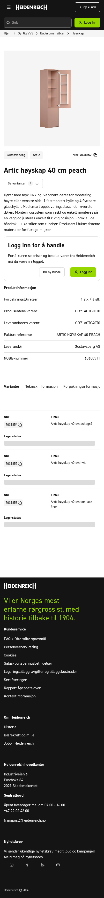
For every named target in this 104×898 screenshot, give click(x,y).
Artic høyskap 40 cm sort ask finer (71, 504)
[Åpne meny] (9, 7)
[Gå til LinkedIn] (43, 865)
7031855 (11, 464)
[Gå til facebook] (27, 865)
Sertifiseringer (15, 679)
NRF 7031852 (82, 155)
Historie (10, 727)
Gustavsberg (16, 155)
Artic (36, 155)
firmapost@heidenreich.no (25, 820)
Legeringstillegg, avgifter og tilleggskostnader (40, 671)
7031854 (11, 425)
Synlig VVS (25, 33)
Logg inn (90, 22)
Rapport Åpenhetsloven (22, 688)
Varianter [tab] (12, 386)
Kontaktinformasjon (20, 696)
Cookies (10, 655)
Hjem (7, 33)
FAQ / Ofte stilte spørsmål (25, 638)
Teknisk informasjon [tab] (41, 386)
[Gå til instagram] (12, 865)
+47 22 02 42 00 (16, 810)
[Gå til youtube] (58, 865)
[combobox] (37, 22)
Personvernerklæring (21, 647)
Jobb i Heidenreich (19, 743)
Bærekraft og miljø (19, 735)
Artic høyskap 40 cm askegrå (71, 424)
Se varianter (19, 183)
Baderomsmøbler (52, 33)
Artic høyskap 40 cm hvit (68, 463)
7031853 (11, 503)
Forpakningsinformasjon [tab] (82, 386)
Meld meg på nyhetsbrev (23, 857)
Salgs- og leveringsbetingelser (28, 663)
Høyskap (78, 33)
